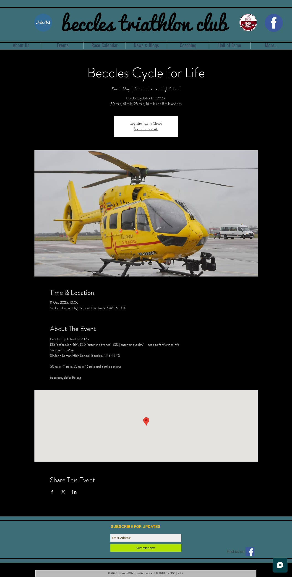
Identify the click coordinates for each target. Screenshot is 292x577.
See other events (146, 129)
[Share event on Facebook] (52, 492)
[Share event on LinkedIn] (74, 492)
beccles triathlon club (144, 21)
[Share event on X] (63, 492)
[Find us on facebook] (249, 551)
